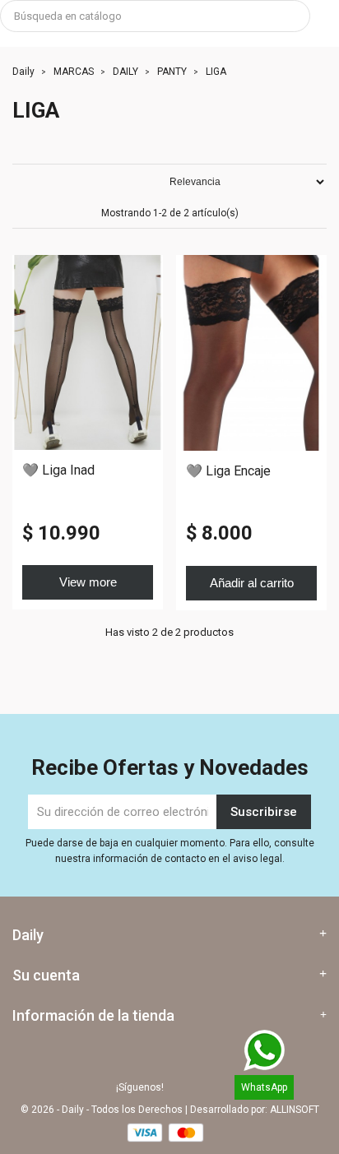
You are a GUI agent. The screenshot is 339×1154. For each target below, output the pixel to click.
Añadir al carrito (252, 583)
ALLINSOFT (294, 1109)
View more (88, 582)
